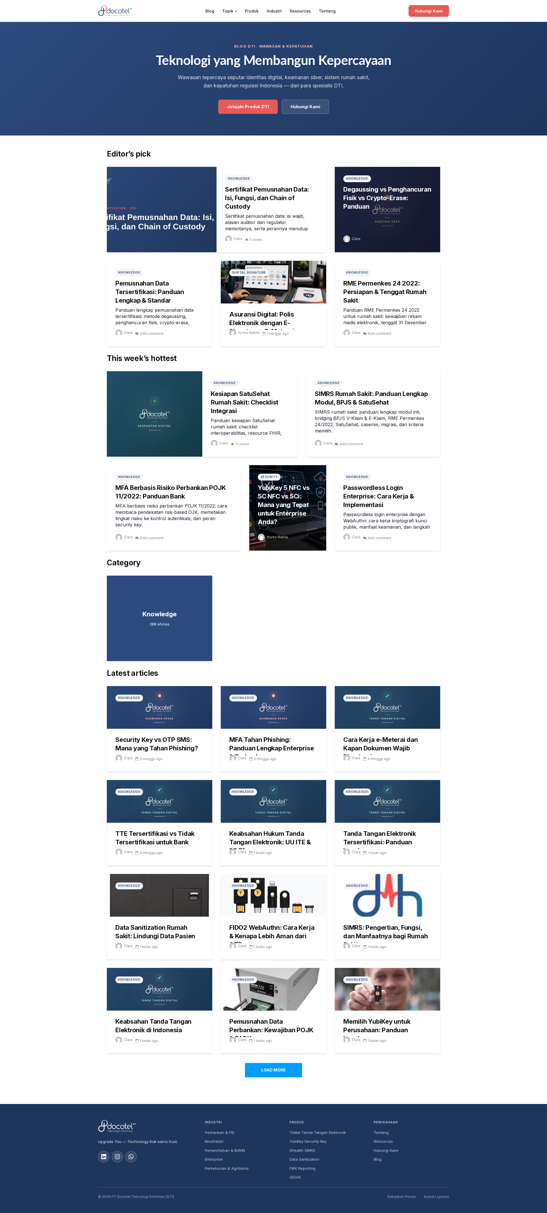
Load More (273, 1070)
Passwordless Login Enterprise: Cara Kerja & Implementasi (378, 496)
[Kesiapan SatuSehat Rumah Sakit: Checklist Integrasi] (154, 413)
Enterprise (214, 1159)
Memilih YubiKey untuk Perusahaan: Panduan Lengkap (376, 1030)
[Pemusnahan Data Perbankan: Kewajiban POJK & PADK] (273, 989)
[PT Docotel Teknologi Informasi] (147, 1126)
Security (269, 477)
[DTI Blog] (115, 11)
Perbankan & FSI (219, 1132)
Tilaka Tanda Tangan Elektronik (317, 1132)
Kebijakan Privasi (401, 1196)
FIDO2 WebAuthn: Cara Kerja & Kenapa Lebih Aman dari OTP (271, 936)
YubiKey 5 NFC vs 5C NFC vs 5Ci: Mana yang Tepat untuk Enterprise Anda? (283, 505)
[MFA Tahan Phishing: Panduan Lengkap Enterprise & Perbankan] (273, 707)
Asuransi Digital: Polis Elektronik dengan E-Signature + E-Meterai (261, 323)
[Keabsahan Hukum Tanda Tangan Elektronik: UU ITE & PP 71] (273, 801)
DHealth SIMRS (302, 1150)
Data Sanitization (304, 1159)
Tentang (327, 11)
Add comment (152, 333)
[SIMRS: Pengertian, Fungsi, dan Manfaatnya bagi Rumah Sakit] (387, 895)
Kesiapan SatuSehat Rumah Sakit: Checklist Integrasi (244, 402)
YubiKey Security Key (307, 1141)
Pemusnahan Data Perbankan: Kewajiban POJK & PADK (271, 1030)
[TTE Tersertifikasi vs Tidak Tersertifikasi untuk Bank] (159, 801)
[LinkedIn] (103, 1156)
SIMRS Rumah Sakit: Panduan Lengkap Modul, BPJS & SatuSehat (371, 398)
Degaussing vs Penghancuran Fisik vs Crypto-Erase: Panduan (387, 198)
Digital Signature (249, 272)
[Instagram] (117, 1156)
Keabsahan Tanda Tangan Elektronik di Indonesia (153, 1026)
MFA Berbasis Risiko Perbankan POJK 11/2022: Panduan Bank (170, 492)
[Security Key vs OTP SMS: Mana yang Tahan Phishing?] (159, 707)
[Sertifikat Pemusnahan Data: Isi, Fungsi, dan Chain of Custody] (162, 209)
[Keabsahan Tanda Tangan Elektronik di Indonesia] (159, 989)
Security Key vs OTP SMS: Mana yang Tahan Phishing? (156, 744)
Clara (238, 239)
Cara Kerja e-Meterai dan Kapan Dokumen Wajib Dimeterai (380, 748)
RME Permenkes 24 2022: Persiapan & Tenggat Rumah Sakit (384, 292)
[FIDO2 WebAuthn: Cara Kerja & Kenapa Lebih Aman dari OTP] (273, 895)
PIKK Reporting (302, 1168)
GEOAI (295, 1177)
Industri (274, 11)
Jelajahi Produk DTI (248, 106)
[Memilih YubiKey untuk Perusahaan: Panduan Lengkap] (387, 989)
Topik (227, 11)
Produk (252, 11)
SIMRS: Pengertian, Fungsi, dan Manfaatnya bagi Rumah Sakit (385, 936)
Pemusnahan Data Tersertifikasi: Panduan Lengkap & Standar (149, 292)
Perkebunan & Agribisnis (227, 1168)
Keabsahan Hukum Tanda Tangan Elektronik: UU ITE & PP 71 (270, 842)
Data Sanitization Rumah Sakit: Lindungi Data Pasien (155, 932)
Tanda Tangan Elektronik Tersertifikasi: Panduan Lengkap (379, 842)
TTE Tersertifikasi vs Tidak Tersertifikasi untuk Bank (155, 838)
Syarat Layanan (436, 1196)
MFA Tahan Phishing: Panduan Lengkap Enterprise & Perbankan (271, 748)
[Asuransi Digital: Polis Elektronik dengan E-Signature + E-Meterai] (273, 281)
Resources (300, 11)
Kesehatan (214, 1141)
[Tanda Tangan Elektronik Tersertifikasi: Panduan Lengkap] (387, 801)
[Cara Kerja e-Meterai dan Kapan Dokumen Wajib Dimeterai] (387, 707)
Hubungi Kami (429, 11)
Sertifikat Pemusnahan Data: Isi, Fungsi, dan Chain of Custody (267, 198)
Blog (209, 11)
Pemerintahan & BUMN (225, 1150)
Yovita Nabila (249, 333)
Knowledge (239, 178)
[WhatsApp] (131, 1156)
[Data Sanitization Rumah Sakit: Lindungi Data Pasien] (159, 895)
